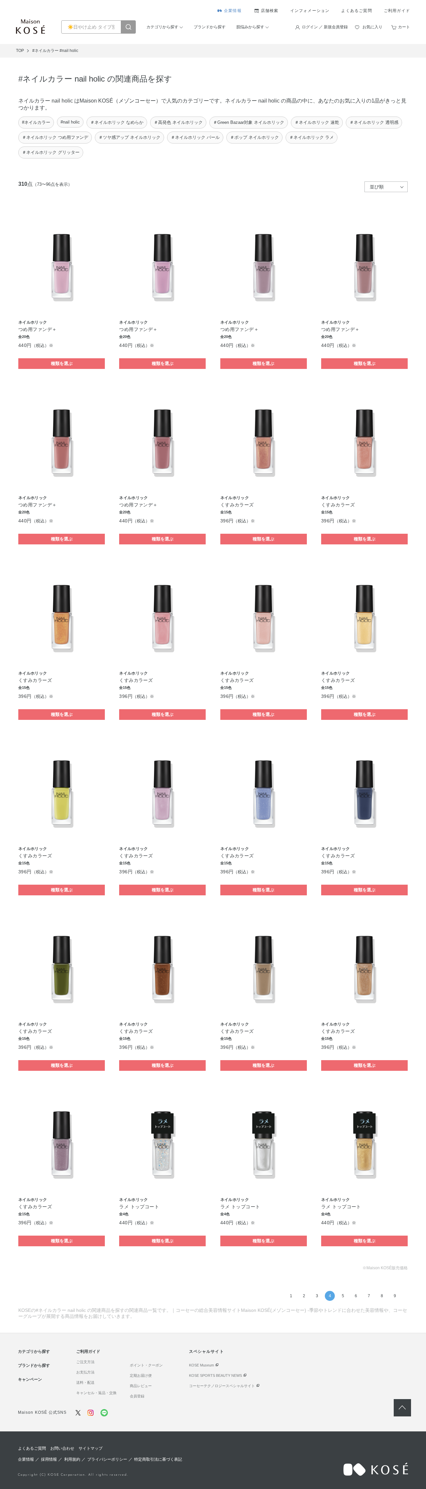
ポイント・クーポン (146, 1365)
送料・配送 (85, 1382)
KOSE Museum (201, 1365)
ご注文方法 (85, 1362)
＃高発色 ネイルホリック (178, 122)
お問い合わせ (62, 1448)
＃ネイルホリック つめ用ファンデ (55, 137)
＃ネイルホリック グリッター (51, 152)
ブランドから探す (210, 27)
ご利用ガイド (397, 10)
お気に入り (372, 27)
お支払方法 (85, 1372)
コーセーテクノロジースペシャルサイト (222, 1386)
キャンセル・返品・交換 (96, 1393)
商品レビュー (141, 1386)
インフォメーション (310, 10)
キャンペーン (30, 1379)
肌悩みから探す (250, 27)
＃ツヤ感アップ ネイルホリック (129, 137)
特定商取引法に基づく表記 (158, 1459)
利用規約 (72, 1459)
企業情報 (233, 10)
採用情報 (49, 1459)
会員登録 (137, 1396)
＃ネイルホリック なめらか (116, 122)
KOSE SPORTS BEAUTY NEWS (215, 1375)
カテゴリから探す (162, 27)
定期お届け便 (141, 1375)
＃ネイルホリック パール (195, 137)
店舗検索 (270, 10)
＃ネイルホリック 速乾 (317, 122)
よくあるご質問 (356, 10)
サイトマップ (91, 1448)
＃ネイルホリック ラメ (311, 137)
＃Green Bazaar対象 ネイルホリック (248, 122)
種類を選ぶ (62, 363)
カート (404, 27)
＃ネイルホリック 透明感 (373, 122)
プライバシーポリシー (107, 1459)
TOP (20, 50)
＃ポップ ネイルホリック (254, 137)
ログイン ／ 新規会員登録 (325, 27)
